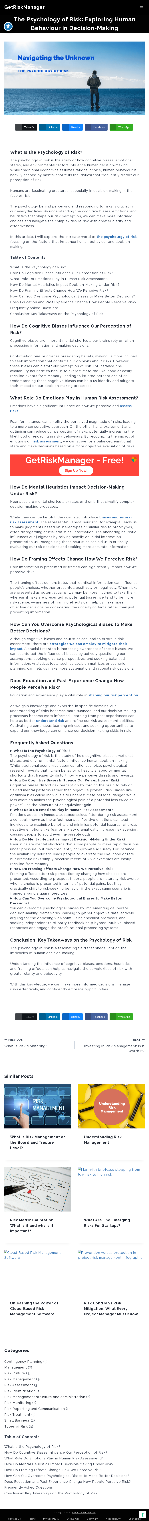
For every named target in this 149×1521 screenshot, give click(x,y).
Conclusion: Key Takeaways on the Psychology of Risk (56, 314)
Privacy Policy (51, 1519)
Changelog (135, 1519)
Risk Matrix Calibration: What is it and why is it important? (32, 1225)
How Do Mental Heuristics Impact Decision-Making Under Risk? (65, 285)
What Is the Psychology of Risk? (38, 267)
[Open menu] (141, 7)
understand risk (50, 721)
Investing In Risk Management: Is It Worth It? (114, 1045)
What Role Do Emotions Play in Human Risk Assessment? (59, 279)
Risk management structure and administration (44, 1397)
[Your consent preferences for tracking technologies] (142, 1514)
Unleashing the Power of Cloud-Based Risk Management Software (34, 1308)
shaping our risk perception (113, 695)
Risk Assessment (18, 1385)
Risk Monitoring (17, 1403)
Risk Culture (14, 1373)
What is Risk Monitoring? (25, 1043)
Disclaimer (73, 1519)
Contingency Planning (23, 1361)
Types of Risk (16, 1426)
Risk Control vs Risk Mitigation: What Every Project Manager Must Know (111, 1308)
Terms (32, 1519)
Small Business (17, 1420)
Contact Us (14, 1519)
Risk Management (19, 1379)
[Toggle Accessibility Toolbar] (8, 26)
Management (15, 1367)
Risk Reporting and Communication (34, 1409)
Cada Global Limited (84, 1512)
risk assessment (47, 441)
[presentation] (37, 1106)
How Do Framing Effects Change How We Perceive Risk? (59, 290)
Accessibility (113, 1519)
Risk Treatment (17, 1414)
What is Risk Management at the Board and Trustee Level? (37, 1142)
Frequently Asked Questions (34, 308)
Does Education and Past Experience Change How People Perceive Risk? (73, 302)
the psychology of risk (117, 237)
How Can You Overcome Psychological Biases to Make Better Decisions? (72, 296)
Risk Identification (20, 1391)
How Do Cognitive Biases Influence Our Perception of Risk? (61, 273)
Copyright (92, 1519)
